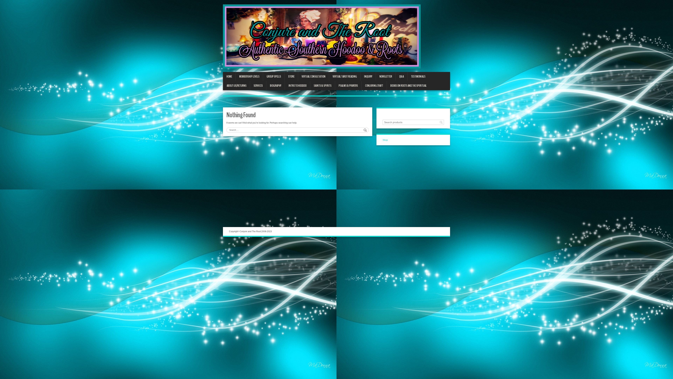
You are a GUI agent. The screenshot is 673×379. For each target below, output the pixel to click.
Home (229, 100)
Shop (385, 140)
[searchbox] (413, 122)
